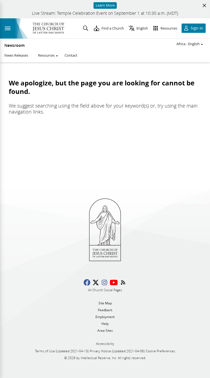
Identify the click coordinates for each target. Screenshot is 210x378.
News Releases (16, 55)
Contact (71, 55)
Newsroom (14, 45)
